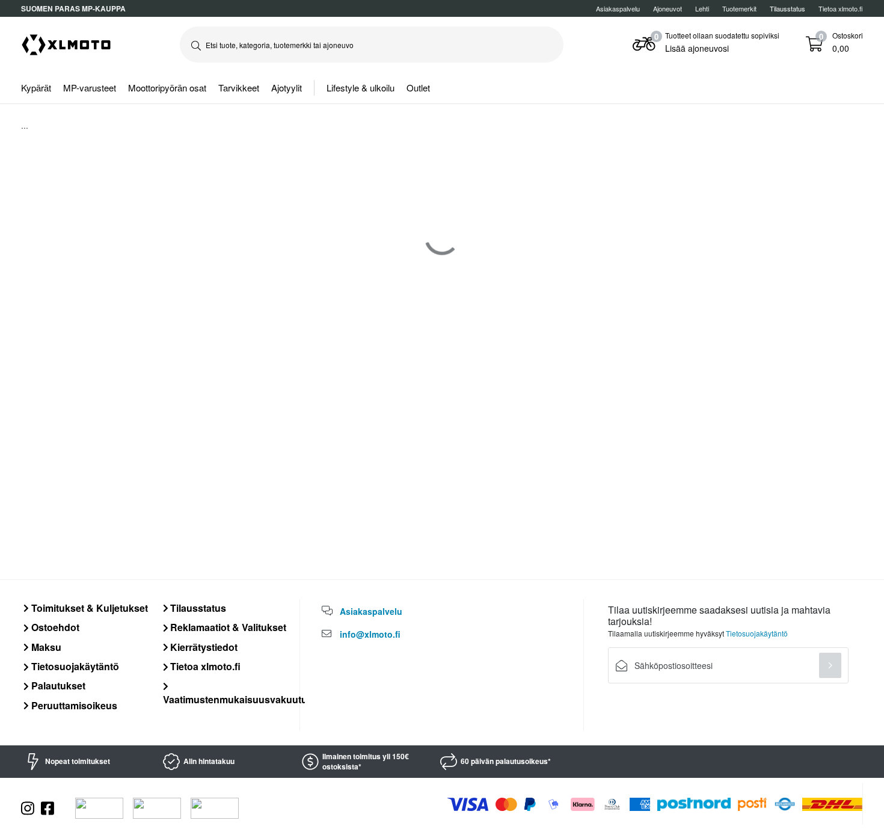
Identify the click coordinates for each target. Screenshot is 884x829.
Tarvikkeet (238, 87)
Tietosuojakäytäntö (74, 666)
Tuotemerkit (739, 8)
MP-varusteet (89, 87)
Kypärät (36, 87)
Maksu (45, 647)
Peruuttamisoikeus (73, 705)
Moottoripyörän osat (167, 87)
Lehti (702, 8)
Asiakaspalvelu (618, 8)
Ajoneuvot (667, 8)
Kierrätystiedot (203, 647)
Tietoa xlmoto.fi (840, 8)
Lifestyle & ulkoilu (360, 87)
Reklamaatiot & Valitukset (227, 627)
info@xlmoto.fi (370, 634)
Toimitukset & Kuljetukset (88, 608)
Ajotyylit (286, 87)
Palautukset (57, 685)
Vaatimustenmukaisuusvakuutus (238, 699)
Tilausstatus (197, 608)
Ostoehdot (54, 627)
